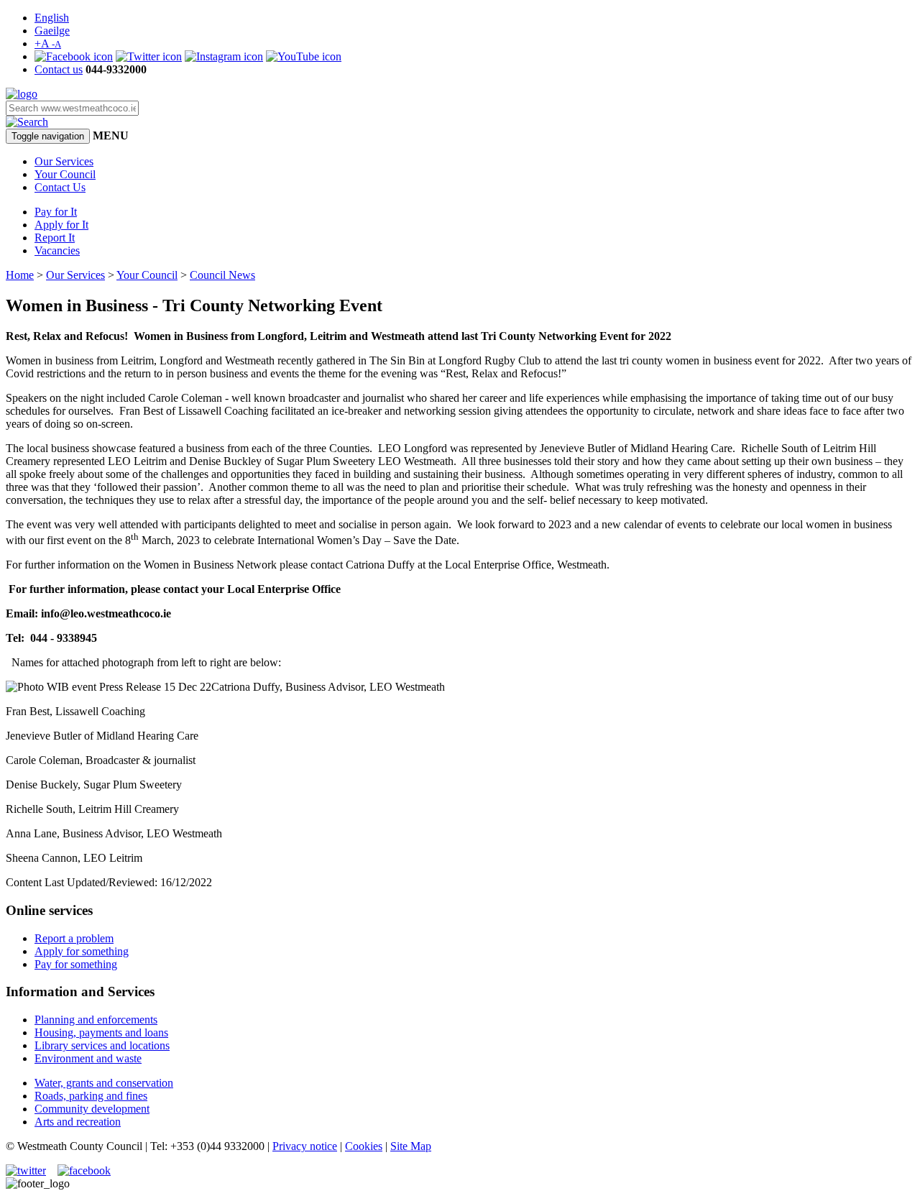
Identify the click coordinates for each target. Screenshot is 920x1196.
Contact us (58, 69)
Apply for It (61, 224)
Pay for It (55, 212)
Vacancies (57, 250)
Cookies (363, 1146)
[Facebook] (73, 56)
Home (20, 275)
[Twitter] (149, 56)
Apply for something (81, 951)
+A (47, 43)
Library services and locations (102, 1045)
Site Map (410, 1146)
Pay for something (75, 964)
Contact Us (60, 187)
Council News (222, 275)
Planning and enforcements (95, 1019)
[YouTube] (303, 56)
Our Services (63, 161)
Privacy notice (304, 1146)
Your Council (65, 174)
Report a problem (74, 938)
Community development (92, 1109)
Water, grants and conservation (103, 1083)
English (51, 18)
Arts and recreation (77, 1122)
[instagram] (224, 56)
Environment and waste (88, 1058)
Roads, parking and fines (90, 1096)
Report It (54, 237)
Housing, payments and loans (101, 1032)
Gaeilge (52, 30)
